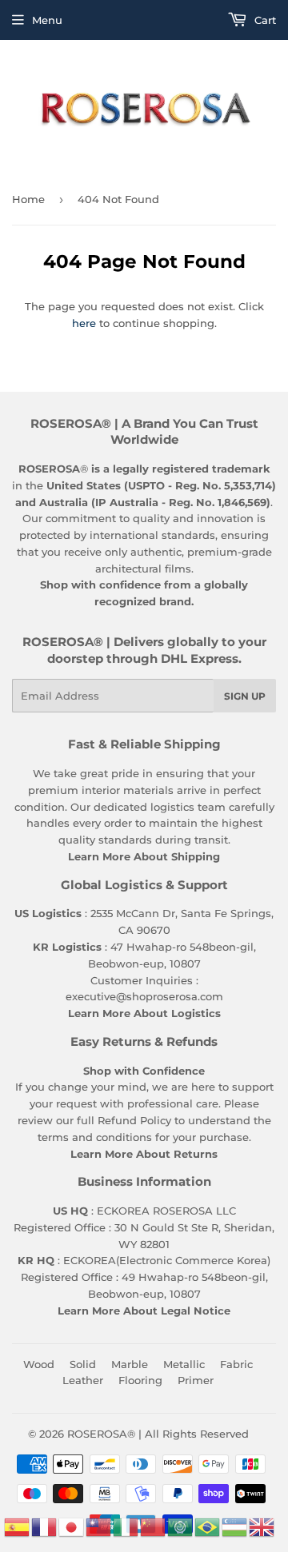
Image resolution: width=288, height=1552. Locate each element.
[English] (262, 1525)
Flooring (140, 1380)
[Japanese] (72, 1525)
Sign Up (245, 696)
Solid (83, 1364)
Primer (196, 1380)
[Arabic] (180, 1525)
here (84, 323)
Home (28, 199)
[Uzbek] (235, 1525)
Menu (47, 20)
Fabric (236, 1364)
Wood (38, 1364)
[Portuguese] (208, 1525)
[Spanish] (17, 1525)
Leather (82, 1380)
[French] (44, 1525)
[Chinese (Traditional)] (99, 1525)
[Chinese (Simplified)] (153, 1525)
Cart (263, 20)
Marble (129, 1364)
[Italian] (126, 1525)
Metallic (184, 1364)
